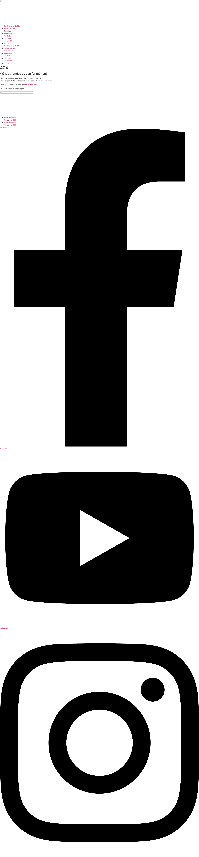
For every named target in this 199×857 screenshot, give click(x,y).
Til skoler (7, 36)
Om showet (8, 31)
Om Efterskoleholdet (12, 26)
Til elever (7, 38)
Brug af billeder (10, 117)
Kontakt (7, 43)
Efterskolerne (9, 28)
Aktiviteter (8, 33)
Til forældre (8, 41)
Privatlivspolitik (10, 120)
